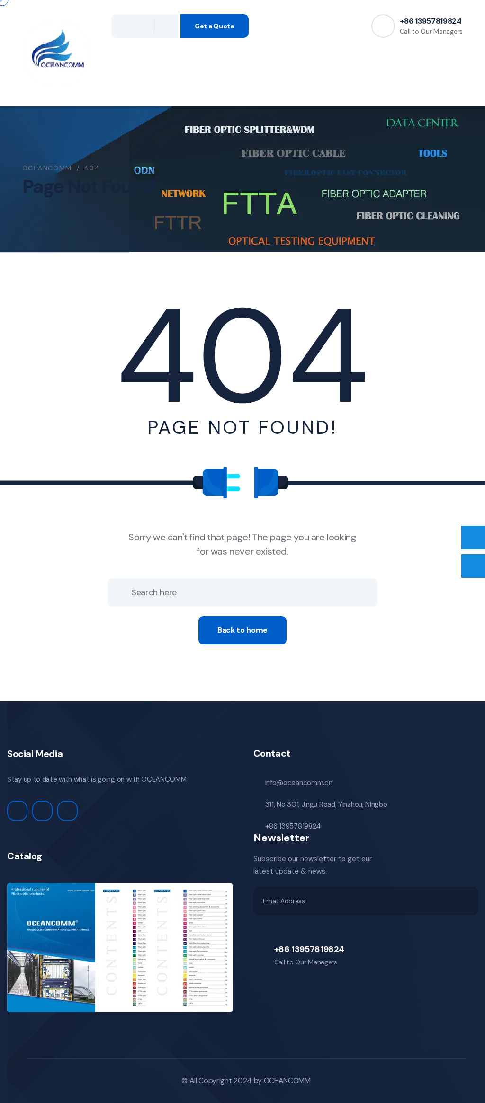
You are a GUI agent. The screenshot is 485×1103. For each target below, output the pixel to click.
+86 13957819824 (431, 21)
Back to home (242, 630)
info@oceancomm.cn (298, 782)
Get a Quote (214, 26)
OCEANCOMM (287, 1080)
